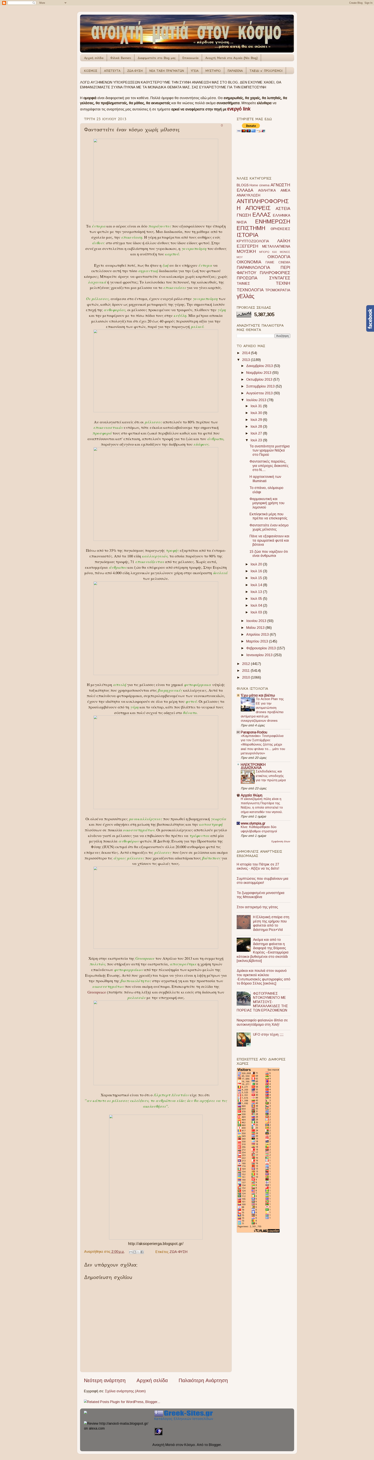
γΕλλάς (245, 296)
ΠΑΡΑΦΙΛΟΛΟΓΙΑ (253, 267)
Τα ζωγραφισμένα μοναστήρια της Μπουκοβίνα (260, 895)
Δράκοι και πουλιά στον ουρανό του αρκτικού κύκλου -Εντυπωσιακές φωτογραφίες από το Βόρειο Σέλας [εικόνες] (263, 977)
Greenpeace (97, 992)
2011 (246, 671)
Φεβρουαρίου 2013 (261, 648)
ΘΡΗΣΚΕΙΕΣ (280, 229)
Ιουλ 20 (257, 564)
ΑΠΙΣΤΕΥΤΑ (112, 71)
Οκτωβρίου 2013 (259, 379)
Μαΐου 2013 (256, 628)
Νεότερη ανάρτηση (105, 1380)
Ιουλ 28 (257, 426)
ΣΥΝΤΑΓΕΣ (279, 277)
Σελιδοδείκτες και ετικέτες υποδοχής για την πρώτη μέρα (271, 776)
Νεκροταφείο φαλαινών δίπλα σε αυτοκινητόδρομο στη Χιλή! (262, 1022)
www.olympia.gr (253, 823)
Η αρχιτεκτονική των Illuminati (265, 479)
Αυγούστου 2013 (260, 393)
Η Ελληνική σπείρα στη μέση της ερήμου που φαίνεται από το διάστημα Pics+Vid (271, 923)
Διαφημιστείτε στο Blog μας (157, 58)
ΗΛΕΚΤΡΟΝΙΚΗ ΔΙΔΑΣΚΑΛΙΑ (253, 766)
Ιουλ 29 (257, 420)
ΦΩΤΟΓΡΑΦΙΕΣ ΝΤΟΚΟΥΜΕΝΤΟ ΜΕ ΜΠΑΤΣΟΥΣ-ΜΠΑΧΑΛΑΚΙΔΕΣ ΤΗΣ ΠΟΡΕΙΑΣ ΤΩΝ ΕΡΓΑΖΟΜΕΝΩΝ (262, 1002)
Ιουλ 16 (257, 571)
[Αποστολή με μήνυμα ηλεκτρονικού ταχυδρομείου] (131, 1252)
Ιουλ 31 (257, 406)
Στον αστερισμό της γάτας (257, 907)
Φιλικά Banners (120, 58)
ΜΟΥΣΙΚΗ (246, 251)
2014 (246, 353)
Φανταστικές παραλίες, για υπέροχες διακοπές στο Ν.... (269, 465)
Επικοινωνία (190, 58)
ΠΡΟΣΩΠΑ (247, 277)
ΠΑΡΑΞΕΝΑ (235, 71)
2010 (246, 677)
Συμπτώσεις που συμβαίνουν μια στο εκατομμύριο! (262, 881)
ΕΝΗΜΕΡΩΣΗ (272, 221)
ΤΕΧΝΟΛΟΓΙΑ (250, 289)
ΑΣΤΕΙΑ (283, 208)
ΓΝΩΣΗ (244, 215)
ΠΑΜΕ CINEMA (278, 262)
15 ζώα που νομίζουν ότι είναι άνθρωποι (269, 554)
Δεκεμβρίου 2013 (260, 366)
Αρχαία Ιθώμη (251, 795)
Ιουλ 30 (257, 413)
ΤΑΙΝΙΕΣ (243, 283)
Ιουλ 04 (257, 605)
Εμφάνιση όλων (281, 841)
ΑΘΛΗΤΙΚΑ (267, 190)
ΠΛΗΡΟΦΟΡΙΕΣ (275, 272)
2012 (246, 664)
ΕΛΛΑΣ (261, 214)
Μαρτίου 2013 (257, 641)
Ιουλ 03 (257, 612)
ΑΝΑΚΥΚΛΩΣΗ (248, 195)
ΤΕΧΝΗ (283, 283)
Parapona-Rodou (254, 732)
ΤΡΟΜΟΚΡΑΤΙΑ (277, 290)
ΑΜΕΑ (285, 190)
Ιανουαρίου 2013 (259, 655)
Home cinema (259, 185)
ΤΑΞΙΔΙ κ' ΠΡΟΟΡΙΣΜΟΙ (266, 71)
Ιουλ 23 (257, 440)
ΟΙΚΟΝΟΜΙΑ (249, 261)
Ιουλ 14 (257, 585)
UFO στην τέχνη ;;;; (268, 1034)
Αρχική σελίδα (93, 58)
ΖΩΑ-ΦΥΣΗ (135, 71)
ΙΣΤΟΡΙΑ (247, 235)
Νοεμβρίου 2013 (259, 373)
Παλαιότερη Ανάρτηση (203, 1380)
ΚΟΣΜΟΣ (90, 71)
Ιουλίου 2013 (256, 400)
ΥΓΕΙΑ (194, 71)
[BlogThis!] (135, 1252)
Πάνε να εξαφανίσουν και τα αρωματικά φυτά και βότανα (269, 540)
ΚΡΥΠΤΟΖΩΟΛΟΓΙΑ (253, 241)
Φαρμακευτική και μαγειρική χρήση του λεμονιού (267, 503)
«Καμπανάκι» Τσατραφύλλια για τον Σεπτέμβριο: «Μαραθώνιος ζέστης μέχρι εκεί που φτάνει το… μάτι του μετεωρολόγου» (263, 744)
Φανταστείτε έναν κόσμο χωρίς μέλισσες (269, 527)
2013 (246, 360)
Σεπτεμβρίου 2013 (261, 386)
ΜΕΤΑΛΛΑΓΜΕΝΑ (276, 246)
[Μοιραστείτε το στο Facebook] (142, 1252)
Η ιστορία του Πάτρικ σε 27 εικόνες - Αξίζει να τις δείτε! (258, 866)
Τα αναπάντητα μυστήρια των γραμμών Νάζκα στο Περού (270, 450)
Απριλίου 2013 (258, 634)
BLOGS (243, 185)
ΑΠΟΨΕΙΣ (258, 208)
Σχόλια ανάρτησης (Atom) (125, 1391)
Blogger (215, 1445)
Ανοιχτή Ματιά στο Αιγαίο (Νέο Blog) (231, 58)
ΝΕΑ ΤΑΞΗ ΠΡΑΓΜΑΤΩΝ (166, 71)
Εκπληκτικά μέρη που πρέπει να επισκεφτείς (268, 516)
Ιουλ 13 (257, 592)
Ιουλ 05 (257, 599)
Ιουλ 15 (257, 578)
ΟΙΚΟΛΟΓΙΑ (278, 256)
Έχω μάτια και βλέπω (258, 695)
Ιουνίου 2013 (256, 621)
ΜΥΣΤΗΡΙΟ (213, 71)
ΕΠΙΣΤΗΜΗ (251, 228)
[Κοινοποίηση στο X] (138, 1252)
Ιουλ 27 (257, 433)
